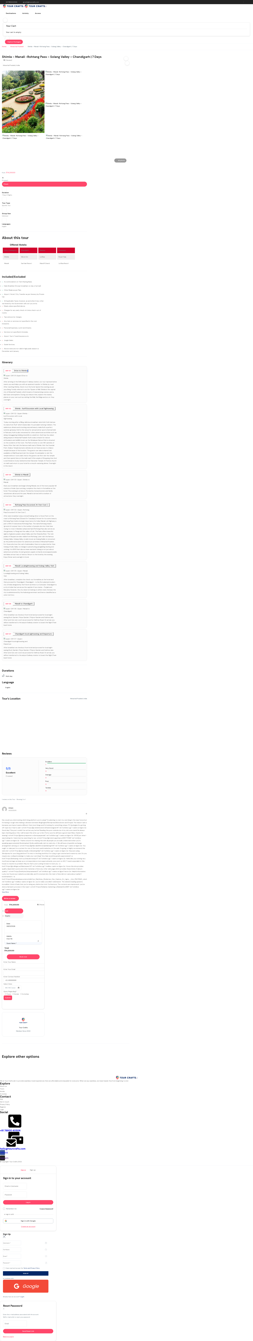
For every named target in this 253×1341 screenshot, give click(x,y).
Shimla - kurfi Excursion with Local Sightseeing (30, 408)
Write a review (10, 898)
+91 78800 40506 (10, 1130)
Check (5, 184)
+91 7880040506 (11, 2)
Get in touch (4, 1102)
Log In (22, 1297)
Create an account (28, 1227)
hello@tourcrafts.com (12, 1148)
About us (3, 1086)
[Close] (3, 1170)
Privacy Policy (5, 1104)
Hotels (2, 1091)
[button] (5, 20)
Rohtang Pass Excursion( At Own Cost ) (27, 505)
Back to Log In (8, 1337)
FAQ (1, 1099)
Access (38, 13)
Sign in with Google (28, 1221)
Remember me (11, 1209)
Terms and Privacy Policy (32, 1268)
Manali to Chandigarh (19, 604)
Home (4, 46)
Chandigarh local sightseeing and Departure (29, 634)
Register (3, 1107)
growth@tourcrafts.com (31, 2)
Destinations (11, 13)
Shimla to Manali (17, 474)
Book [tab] (6, 911)
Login (2, 1110)
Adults (9, 936)
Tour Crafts (23, 1028)
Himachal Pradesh (17, 46)
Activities (3, 1094)
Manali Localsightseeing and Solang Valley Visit (30, 566)
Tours (2, 1089)
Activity (25, 13)
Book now (23, 957)
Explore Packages (14, 42)
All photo (121, 160)
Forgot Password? (46, 1209)
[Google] (25, 1292)
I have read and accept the (23, 1268)
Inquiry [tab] (7, 916)
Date (8, 924)
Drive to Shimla (16, 370)
